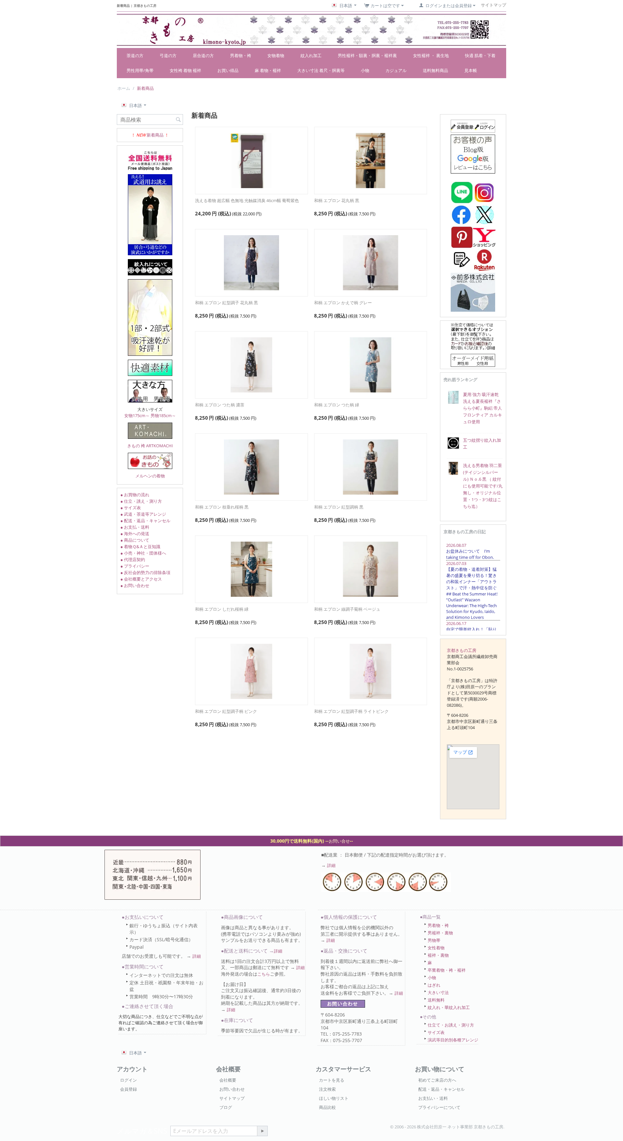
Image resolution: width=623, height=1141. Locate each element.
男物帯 (434, 940)
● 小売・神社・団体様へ (143, 553)
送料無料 (436, 1000)
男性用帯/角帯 (140, 70)
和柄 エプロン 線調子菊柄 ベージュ (347, 609)
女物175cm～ (137, 415)
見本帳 (470, 70)
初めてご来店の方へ (437, 1080)
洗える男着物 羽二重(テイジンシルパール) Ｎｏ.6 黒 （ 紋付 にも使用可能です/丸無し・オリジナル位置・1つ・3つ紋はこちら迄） (483, 485)
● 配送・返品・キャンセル (145, 520)
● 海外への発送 (134, 533)
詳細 (331, 865)
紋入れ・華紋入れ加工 (449, 1007)
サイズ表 (436, 1032)
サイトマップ (232, 1098)
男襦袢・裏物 (440, 933)
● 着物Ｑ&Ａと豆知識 (140, 546)
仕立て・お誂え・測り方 (451, 1025)
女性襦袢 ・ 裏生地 (431, 55)
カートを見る (331, 1080)
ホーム (123, 88)
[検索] (178, 120)
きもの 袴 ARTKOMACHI (150, 446)
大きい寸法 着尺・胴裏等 (321, 70)
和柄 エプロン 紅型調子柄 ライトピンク (351, 711)
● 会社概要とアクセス (141, 579)
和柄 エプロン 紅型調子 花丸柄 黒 (226, 303)
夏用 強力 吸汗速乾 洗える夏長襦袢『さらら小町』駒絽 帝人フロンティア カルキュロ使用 (482, 408)
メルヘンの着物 (150, 476)
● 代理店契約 (132, 559)
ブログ (225, 1107)
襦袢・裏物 (438, 955)
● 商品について (134, 540)
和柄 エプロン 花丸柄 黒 (336, 200)
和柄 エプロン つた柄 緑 (336, 405)
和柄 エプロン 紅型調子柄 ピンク (226, 711)
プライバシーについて (439, 1107)
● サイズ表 (130, 507)
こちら (263, 974)
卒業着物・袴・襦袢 (447, 970)
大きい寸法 (438, 992)
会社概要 (227, 1080)
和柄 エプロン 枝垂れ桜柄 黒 (222, 507)
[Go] (262, 1131)
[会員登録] (473, 125)
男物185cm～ (163, 415)
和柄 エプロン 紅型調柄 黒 (338, 507)
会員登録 (128, 1089)
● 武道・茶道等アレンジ (143, 514)
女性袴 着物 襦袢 (185, 70)
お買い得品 (227, 70)
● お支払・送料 (134, 527)
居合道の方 (203, 55)
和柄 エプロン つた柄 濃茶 (219, 405)
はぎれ (434, 985)
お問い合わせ (232, 1089)
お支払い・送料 (433, 1098)
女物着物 (275, 55)
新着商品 (155, 135)
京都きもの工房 (461, 650)
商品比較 (327, 1107)
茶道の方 (135, 55)
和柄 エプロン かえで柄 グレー (343, 303)
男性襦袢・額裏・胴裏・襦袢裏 (367, 55)
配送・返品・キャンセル (441, 1089)
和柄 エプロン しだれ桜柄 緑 (222, 609)
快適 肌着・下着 (480, 55)
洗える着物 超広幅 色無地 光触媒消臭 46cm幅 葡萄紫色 (247, 200)
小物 (365, 70)
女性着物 (436, 948)
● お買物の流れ (134, 495)
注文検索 (327, 1089)
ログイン (128, 1080)
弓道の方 (168, 55)
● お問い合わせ (134, 585)
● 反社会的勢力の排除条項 (145, 572)
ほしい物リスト (333, 1098)
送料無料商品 (435, 70)
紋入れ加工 (311, 55)
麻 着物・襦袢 (268, 70)
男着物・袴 (240, 55)
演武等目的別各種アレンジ (453, 1040)
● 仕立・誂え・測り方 (141, 501)
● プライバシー (134, 566)
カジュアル (396, 70)
